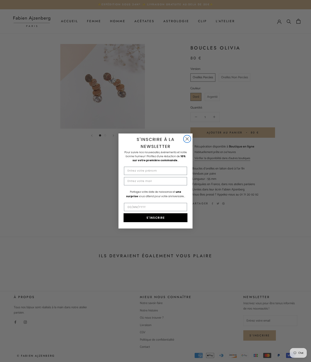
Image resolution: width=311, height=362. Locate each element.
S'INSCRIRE (155, 218)
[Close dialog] (187, 139)
